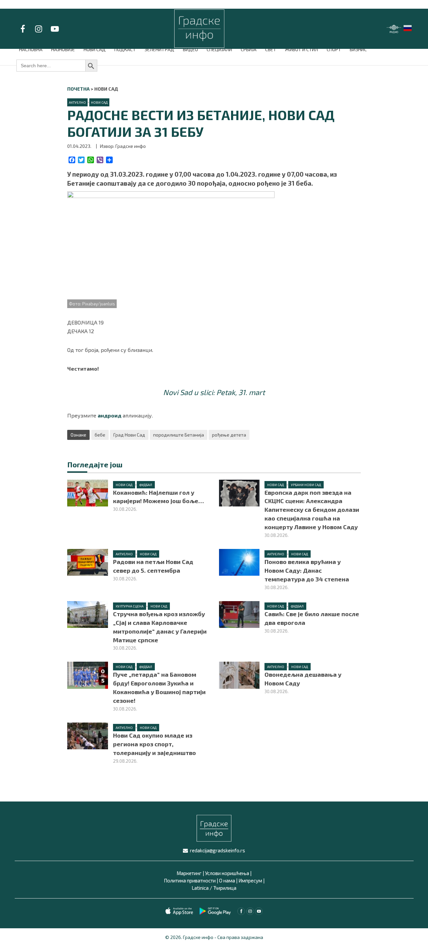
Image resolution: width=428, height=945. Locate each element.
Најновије (63, 49)
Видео (190, 49)
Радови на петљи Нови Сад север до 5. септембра (153, 566)
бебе (100, 435)
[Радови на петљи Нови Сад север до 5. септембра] (87, 561)
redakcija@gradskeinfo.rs (217, 850)
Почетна (78, 89)
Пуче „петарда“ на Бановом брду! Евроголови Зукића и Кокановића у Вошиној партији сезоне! (159, 687)
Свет (270, 49)
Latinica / (202, 888)
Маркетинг (189, 873)
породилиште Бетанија (178, 435)
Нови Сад (95, 49)
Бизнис (358, 49)
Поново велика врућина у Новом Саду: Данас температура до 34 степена (306, 570)
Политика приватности (190, 880)
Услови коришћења (227, 873)
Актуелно (77, 102)
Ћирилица (224, 888)
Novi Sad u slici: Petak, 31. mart (214, 392)
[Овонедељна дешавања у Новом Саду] (239, 674)
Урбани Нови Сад (306, 485)
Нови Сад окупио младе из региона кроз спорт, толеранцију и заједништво (154, 744)
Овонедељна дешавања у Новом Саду (302, 679)
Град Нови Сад (129, 435)
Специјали (219, 49)
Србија (248, 49)
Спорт (334, 49)
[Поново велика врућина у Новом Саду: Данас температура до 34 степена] (239, 561)
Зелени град (159, 49)
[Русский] (408, 27)
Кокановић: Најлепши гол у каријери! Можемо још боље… (158, 497)
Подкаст (125, 49)
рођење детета (229, 435)
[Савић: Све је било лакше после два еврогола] (239, 613)
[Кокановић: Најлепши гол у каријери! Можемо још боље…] (87, 492)
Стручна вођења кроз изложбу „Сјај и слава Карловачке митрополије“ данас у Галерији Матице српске (160, 627)
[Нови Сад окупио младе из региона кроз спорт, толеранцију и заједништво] (87, 735)
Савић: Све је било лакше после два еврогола (311, 618)
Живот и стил (301, 49)
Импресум (250, 880)
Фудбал (145, 485)
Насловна (30, 49)
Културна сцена (129, 606)
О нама (227, 880)
